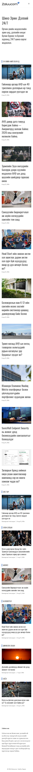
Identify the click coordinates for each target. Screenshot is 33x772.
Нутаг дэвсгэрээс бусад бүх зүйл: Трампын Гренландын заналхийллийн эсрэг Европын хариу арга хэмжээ (16, 551)
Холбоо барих (22, 769)
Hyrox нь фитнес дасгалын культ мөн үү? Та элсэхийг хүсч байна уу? (15, 701)
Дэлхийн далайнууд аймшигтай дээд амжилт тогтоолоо (16, 668)
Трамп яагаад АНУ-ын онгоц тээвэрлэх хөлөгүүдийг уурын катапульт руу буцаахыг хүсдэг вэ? (16, 349)
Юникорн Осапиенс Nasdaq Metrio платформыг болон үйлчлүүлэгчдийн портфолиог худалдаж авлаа (16, 391)
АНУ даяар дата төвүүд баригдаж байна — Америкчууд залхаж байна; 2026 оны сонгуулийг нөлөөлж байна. (15, 128)
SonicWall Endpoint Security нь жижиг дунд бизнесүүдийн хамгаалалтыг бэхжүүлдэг (16, 433)
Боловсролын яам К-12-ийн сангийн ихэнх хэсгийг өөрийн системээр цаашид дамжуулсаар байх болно (15, 308)
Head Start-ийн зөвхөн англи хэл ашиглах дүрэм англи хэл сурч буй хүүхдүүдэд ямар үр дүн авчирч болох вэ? (16, 261)
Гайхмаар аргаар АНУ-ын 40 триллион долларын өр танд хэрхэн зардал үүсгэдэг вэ (16, 88)
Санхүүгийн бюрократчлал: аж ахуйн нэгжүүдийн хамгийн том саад (15, 215)
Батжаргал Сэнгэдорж (8, 521)
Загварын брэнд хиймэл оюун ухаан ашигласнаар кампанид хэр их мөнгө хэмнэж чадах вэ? (14, 475)
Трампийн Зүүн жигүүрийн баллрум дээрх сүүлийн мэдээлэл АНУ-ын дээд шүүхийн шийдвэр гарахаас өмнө (15, 173)
